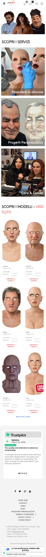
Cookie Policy (25, 520)
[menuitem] (12, 514)
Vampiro (6, 398)
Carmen (5, 266)
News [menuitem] (23, 506)
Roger (5, 332)
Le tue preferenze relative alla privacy (25, 549)
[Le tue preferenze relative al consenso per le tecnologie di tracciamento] (4, 553)
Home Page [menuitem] (23, 500)
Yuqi (27, 398)
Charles (28, 266)
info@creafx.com (18, 531)
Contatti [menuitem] (23, 503)
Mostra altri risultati (23, 417)
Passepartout (31, 543)
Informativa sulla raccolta (14, 554)
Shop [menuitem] (23, 509)
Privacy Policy (24, 517)
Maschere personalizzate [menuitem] (23, 511)
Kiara (28, 332)
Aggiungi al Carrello (10, 280)
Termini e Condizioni (25, 514)
